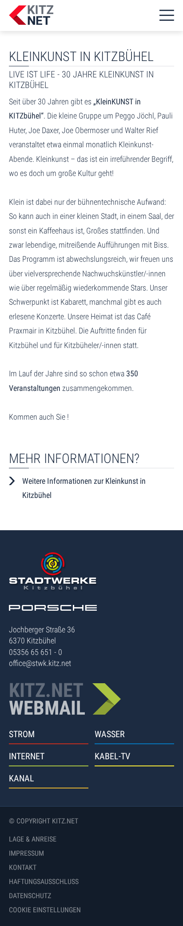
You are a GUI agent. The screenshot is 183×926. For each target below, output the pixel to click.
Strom (22, 734)
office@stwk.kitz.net (40, 663)
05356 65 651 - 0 (35, 652)
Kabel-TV (112, 756)
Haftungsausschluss (44, 881)
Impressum (26, 853)
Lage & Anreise (32, 839)
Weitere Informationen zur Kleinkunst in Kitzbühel (84, 488)
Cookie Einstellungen (45, 910)
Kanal (21, 778)
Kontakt (22, 867)
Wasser (110, 734)
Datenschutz (30, 896)
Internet (26, 756)
